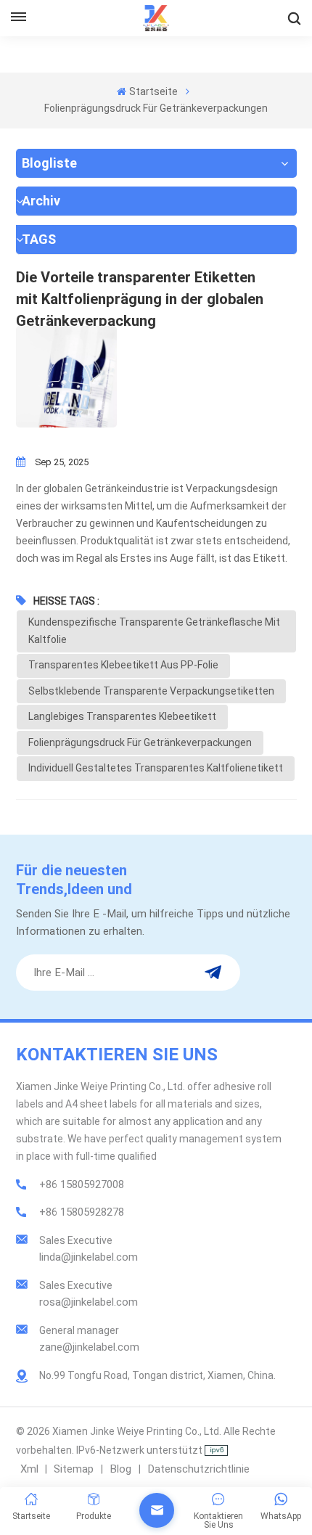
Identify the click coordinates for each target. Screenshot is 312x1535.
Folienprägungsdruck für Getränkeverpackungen (140, 742)
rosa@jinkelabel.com (88, 1302)
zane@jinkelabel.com (89, 1347)
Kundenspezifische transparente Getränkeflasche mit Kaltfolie (154, 630)
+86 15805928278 (81, 1212)
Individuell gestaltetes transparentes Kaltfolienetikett (155, 768)
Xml (29, 1468)
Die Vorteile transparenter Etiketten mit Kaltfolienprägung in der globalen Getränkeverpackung (139, 289)
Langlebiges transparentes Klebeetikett (122, 716)
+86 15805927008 (81, 1184)
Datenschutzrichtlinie (198, 1468)
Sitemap (75, 1468)
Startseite (153, 91)
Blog (122, 1468)
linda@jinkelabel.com (88, 1257)
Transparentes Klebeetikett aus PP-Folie (123, 665)
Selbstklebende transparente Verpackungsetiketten (151, 691)
